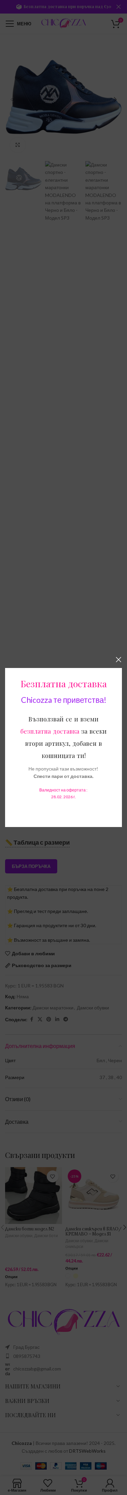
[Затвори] (118, 659)
